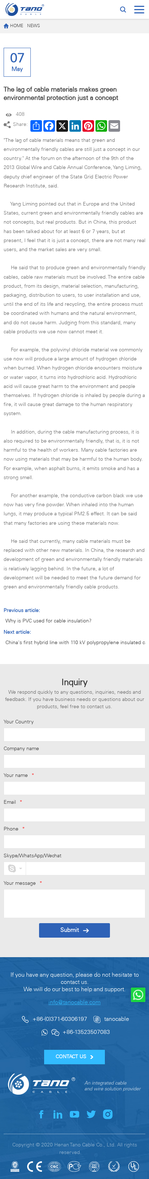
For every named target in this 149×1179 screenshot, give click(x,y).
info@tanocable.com (74, 1002)
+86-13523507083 (86, 1032)
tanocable (116, 1019)
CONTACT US (71, 1057)
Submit (69, 930)
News (33, 26)
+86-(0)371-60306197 (60, 1019)
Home (16, 26)
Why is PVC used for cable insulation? (48, 621)
